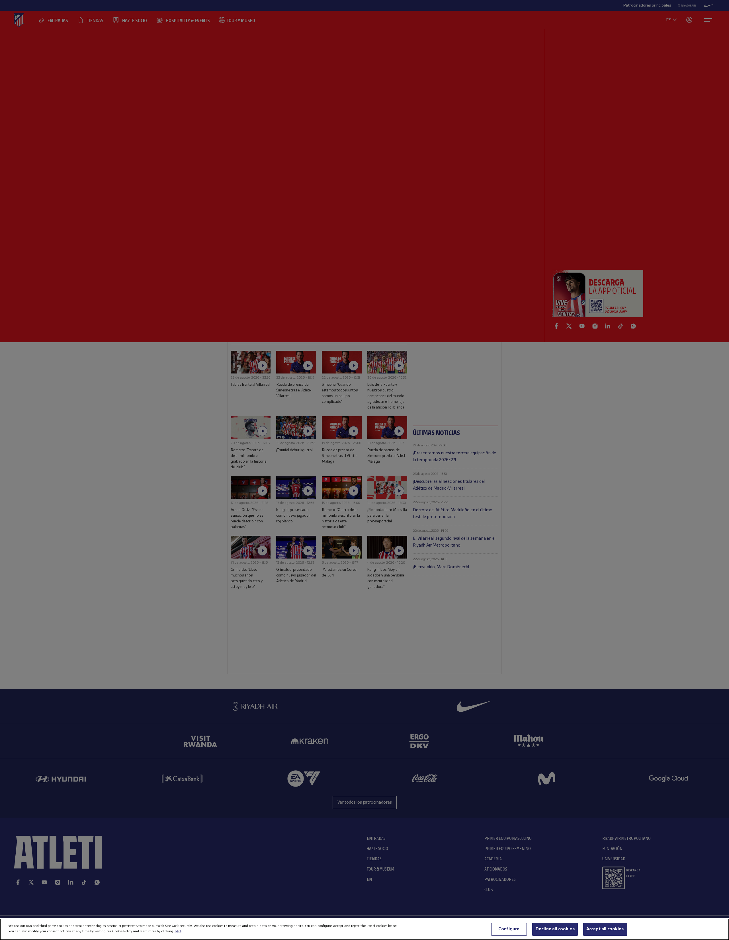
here (178, 931)
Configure (508, 929)
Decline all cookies (555, 929)
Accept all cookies (605, 929)
